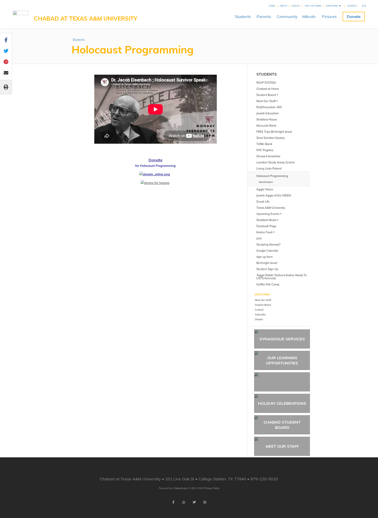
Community (287, 16)
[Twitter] (194, 502)
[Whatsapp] (184, 502)
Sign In (295, 5)
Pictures (329, 16)
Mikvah (308, 16)
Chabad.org (180, 488)
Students (243, 16)
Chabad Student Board (282, 425)
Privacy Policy (211, 488)
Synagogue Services (282, 338)
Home (272, 5)
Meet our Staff (282, 446)
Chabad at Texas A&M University (85, 18)
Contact (352, 5)
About (283, 5)
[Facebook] (173, 502)
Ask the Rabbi (313, 5)
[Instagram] (205, 502)
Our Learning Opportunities (282, 360)
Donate (354, 16)
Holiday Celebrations (282, 403)
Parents (264, 16)
